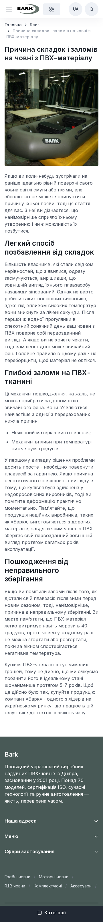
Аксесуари (81, 885)
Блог (34, 24)
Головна (13, 24)
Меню (11, 836)
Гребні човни (17, 876)
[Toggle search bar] (91, 9)
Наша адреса (21, 821)
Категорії (55, 912)
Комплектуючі (48, 885)
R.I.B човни (15, 885)
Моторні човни (53, 876)
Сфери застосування (29, 851)
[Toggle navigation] (7, 9)
